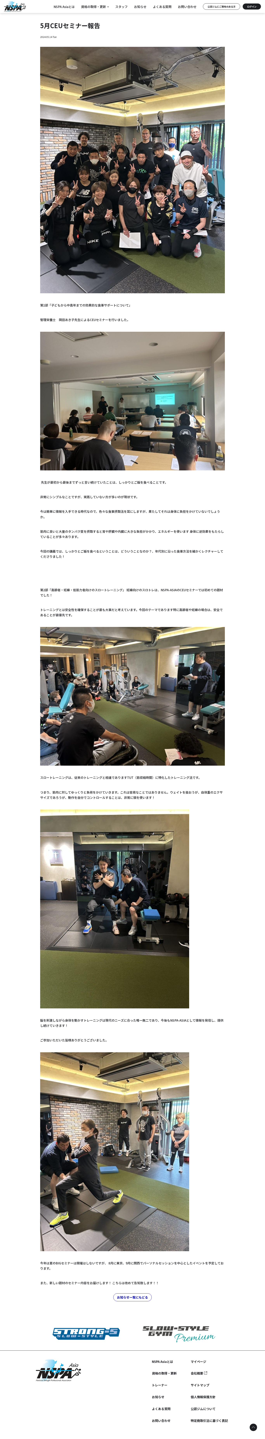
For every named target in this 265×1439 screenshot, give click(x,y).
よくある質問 (162, 6)
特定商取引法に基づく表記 (209, 1420)
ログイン (251, 6)
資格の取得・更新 (93, 6)
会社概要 (197, 1373)
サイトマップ (200, 1385)
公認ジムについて (203, 1408)
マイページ (198, 1361)
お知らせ (140, 6)
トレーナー (159, 1385)
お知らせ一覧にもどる (132, 1297)
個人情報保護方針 (203, 1397)
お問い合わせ (187, 6)
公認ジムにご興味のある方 (222, 6)
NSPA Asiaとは (64, 6)
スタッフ (121, 6)
